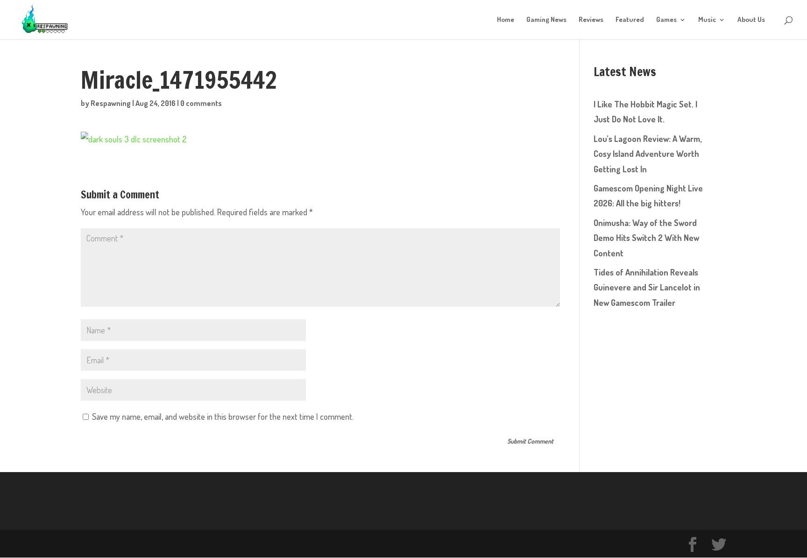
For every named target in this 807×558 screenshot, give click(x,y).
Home (505, 20)
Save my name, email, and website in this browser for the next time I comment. (223, 416)
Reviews (591, 20)
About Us (751, 20)
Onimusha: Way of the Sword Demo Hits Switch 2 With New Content (646, 238)
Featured (630, 20)
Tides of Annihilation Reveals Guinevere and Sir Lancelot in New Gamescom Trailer (647, 287)
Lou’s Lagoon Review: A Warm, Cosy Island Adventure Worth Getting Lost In (647, 154)
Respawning (111, 103)
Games (666, 20)
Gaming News (546, 20)
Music (707, 20)
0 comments (201, 103)
